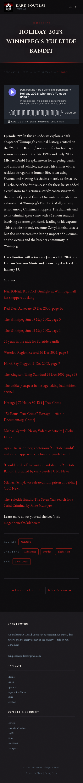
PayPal (11, 733)
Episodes (12, 687)
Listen (11, 681)
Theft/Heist (64, 551)
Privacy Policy (51, 773)
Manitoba (26, 541)
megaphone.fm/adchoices (22, 522)
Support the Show (17, 692)
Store (10, 696)
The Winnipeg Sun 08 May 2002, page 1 (32, 330)
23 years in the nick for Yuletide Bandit (31, 341)
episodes (63, 72)
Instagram (13, 748)
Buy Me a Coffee (16, 728)
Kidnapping (30, 551)
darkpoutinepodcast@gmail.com (24, 655)
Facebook (13, 743)
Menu (72, 7)
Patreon (11, 723)
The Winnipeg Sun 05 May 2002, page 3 (32, 319)
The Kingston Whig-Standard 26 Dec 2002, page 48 (40, 374)
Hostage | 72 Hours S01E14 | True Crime (32, 402)
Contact (12, 702)
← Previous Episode (26, 590)
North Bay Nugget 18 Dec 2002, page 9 (32, 363)
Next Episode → (59, 590)
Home (11, 676)
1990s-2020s (21, 561)
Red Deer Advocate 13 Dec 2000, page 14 (33, 308)
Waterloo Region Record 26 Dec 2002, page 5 (36, 352)
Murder (47, 551)
